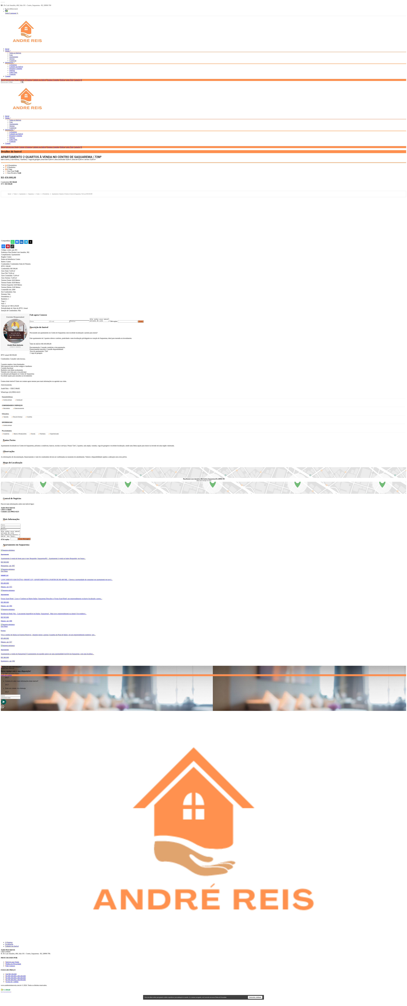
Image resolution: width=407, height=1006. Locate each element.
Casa (11, 55)
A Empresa (13, 65)
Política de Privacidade (13, 964)
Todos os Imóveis (15, 53)
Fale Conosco (10, 966)
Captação (12, 74)
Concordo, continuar (255, 997)
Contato (7, 76)
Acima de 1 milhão (12, 982)
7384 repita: (113, 321)
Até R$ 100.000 (11, 974)
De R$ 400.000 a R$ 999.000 (16, 980)
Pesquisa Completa (15, 68)
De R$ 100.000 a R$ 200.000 (16, 976)
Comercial (12, 61)
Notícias (12, 70)
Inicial (7, 49)
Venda (7, 51)
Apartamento (13, 57)
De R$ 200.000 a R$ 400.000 (16, 978)
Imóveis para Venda (12, 80)
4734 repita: (5, 539)
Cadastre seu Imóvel (16, 67)
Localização (9, 944)
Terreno (12, 59)
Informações (9, 62)
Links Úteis (13, 72)
